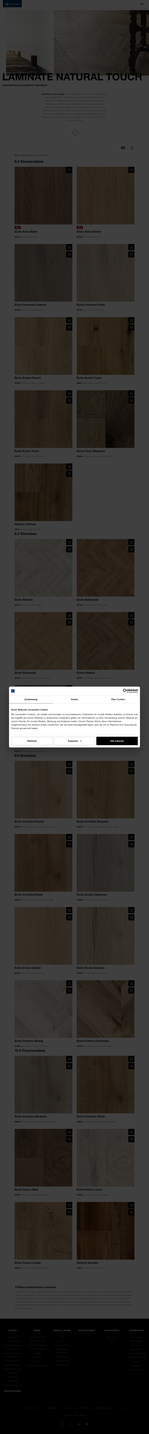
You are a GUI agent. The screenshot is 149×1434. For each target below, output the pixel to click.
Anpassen (73, 741)
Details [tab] (74, 699)
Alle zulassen (117, 741)
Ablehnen (32, 741)
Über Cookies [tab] (118, 699)
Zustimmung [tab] (30, 699)
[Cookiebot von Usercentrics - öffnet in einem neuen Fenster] (125, 691)
